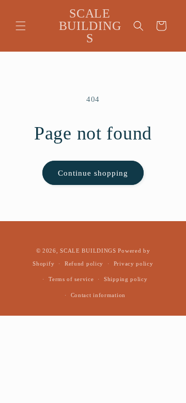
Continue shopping (93, 173)
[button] (20, 25)
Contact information (98, 295)
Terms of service (71, 279)
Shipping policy (126, 279)
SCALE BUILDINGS (88, 250)
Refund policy (84, 263)
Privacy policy (133, 263)
